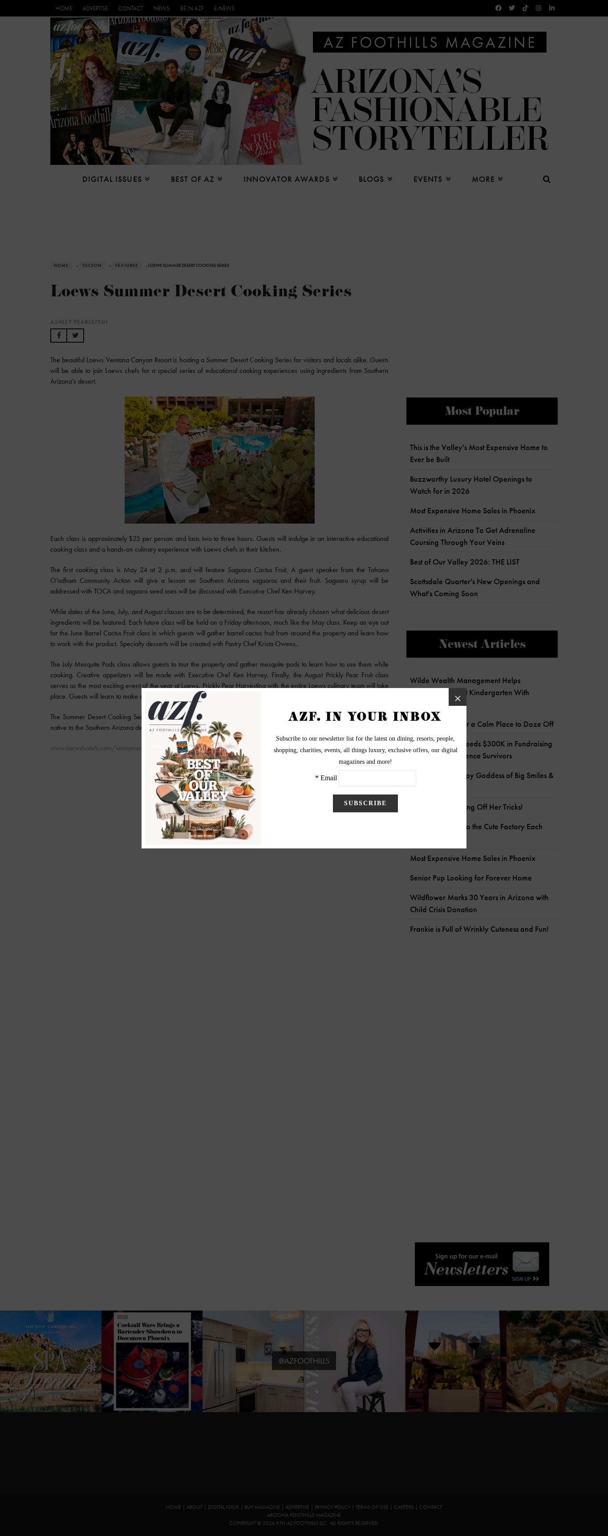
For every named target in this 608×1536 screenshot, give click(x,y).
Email (328, 778)
